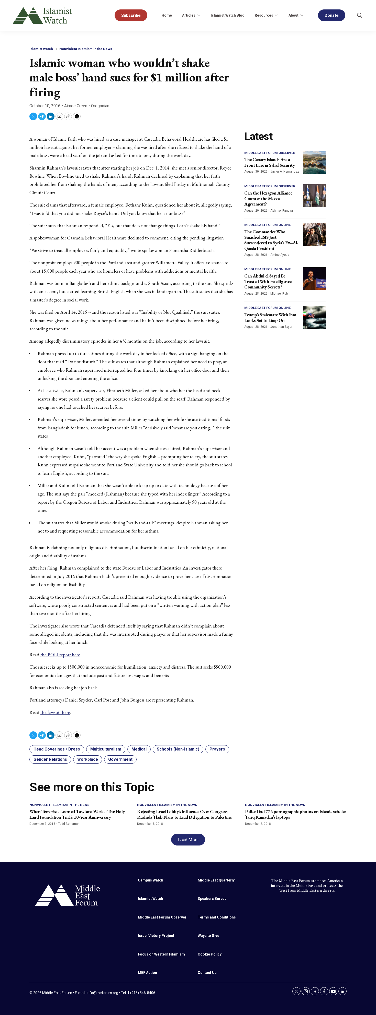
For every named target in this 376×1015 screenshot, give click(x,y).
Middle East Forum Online (267, 225)
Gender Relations (50, 759)
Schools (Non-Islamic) (178, 749)
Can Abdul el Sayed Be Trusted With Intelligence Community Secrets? (268, 281)
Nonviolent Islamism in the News (85, 49)
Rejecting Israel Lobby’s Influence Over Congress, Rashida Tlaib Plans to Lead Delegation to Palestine (184, 814)
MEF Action (147, 973)
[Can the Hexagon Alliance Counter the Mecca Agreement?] (314, 195)
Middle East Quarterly (216, 880)
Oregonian (100, 105)
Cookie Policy (210, 954)
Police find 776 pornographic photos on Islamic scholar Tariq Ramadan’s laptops (295, 814)
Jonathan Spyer (281, 327)
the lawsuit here (55, 712)
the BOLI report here (60, 655)
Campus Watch (150, 880)
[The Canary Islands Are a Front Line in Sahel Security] (314, 162)
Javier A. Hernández (284, 171)
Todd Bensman (69, 824)
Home (167, 15)
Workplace (87, 759)
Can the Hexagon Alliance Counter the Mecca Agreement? (268, 198)
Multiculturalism (105, 749)
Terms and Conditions (217, 917)
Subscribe (131, 15)
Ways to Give (208, 936)
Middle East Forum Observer (269, 153)
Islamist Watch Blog (228, 15)
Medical (139, 749)
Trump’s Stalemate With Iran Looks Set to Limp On (270, 317)
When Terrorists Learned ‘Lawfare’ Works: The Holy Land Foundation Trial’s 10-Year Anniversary (77, 814)
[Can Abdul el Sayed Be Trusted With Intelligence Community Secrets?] (314, 278)
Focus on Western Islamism (161, 954)
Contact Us (207, 973)
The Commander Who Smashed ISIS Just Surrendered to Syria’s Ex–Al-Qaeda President (271, 240)
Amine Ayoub (279, 255)
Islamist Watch (41, 49)
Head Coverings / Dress (57, 749)
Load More (188, 839)
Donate (332, 15)
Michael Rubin (280, 293)
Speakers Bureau (212, 899)
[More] (198, 15)
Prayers (217, 749)
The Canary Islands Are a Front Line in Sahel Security (269, 162)
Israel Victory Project (156, 936)
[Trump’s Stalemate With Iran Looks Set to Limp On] (314, 317)
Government (120, 759)
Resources (264, 15)
